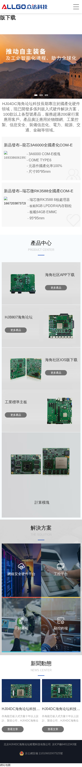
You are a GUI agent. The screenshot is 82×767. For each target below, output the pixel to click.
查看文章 (31, 729)
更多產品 (56, 287)
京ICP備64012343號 (64, 744)
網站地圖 (5, 765)
